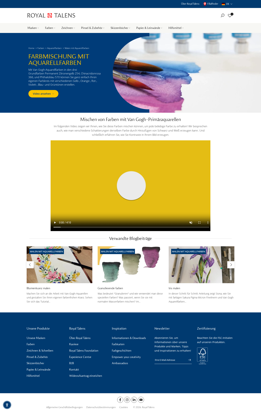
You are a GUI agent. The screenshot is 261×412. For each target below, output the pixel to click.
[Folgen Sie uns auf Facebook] (120, 400)
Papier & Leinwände (148, 28)
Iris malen (174, 288)
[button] (227, 4)
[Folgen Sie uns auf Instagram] (127, 400)
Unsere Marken (36, 338)
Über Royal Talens (190, 3)
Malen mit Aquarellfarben (77, 48)
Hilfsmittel (174, 28)
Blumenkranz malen (38, 288)
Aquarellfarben (54, 48)
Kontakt (74, 369)
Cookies (123, 407)
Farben (49, 28)
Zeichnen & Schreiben (40, 350)
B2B (71, 363)
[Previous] (30, 264)
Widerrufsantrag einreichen (85, 375)
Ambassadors (120, 363)
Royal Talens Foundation (83, 350)
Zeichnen (67, 28)
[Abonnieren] (187, 359)
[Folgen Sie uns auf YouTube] (141, 400)
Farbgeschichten (121, 350)
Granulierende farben (110, 288)
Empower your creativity (126, 357)
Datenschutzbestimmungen (101, 407)
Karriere (73, 344)
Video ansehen (42, 93)
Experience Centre (80, 357)
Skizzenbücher (119, 28)
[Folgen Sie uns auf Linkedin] (134, 400)
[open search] (222, 15)
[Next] (230, 264)
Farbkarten (118, 344)
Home (31, 48)
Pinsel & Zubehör (91, 28)
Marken (32, 28)
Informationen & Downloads (129, 338)
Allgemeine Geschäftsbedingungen (64, 407)
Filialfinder (212, 3)
